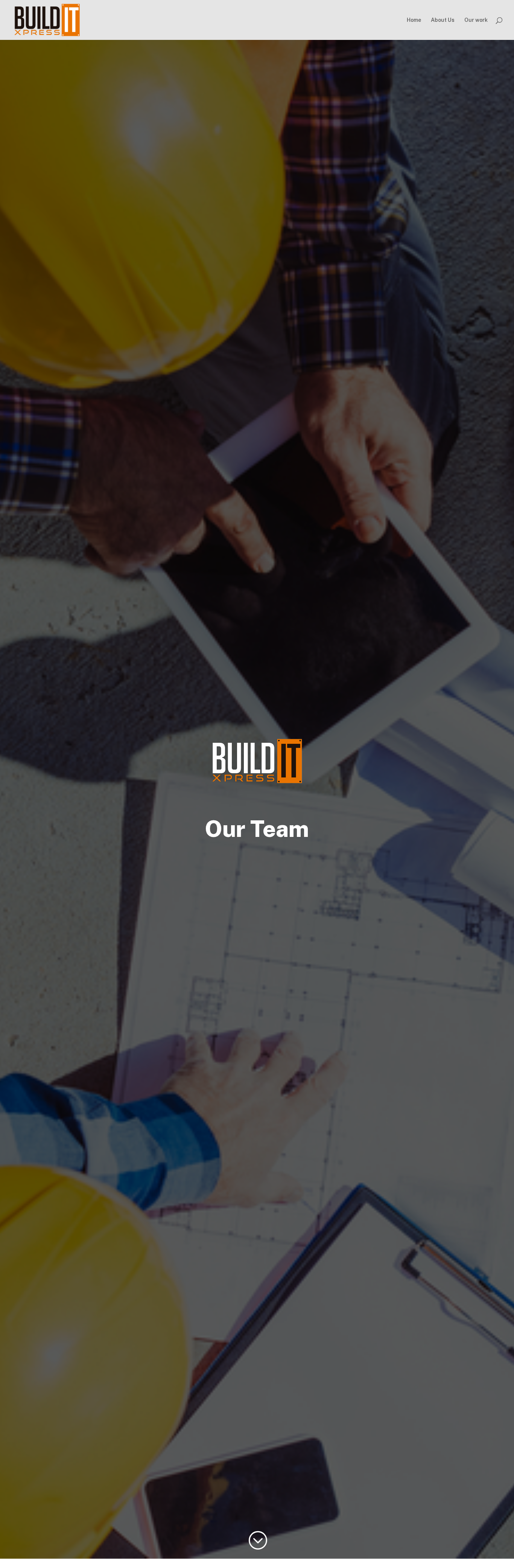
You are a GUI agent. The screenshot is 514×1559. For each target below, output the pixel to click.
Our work (476, 20)
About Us (443, 20)
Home (414, 20)
